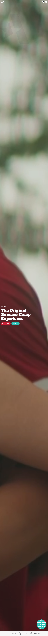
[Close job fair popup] (45, 621)
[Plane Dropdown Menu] (43, 2)
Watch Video (6, 323)
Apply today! (15, 323)
